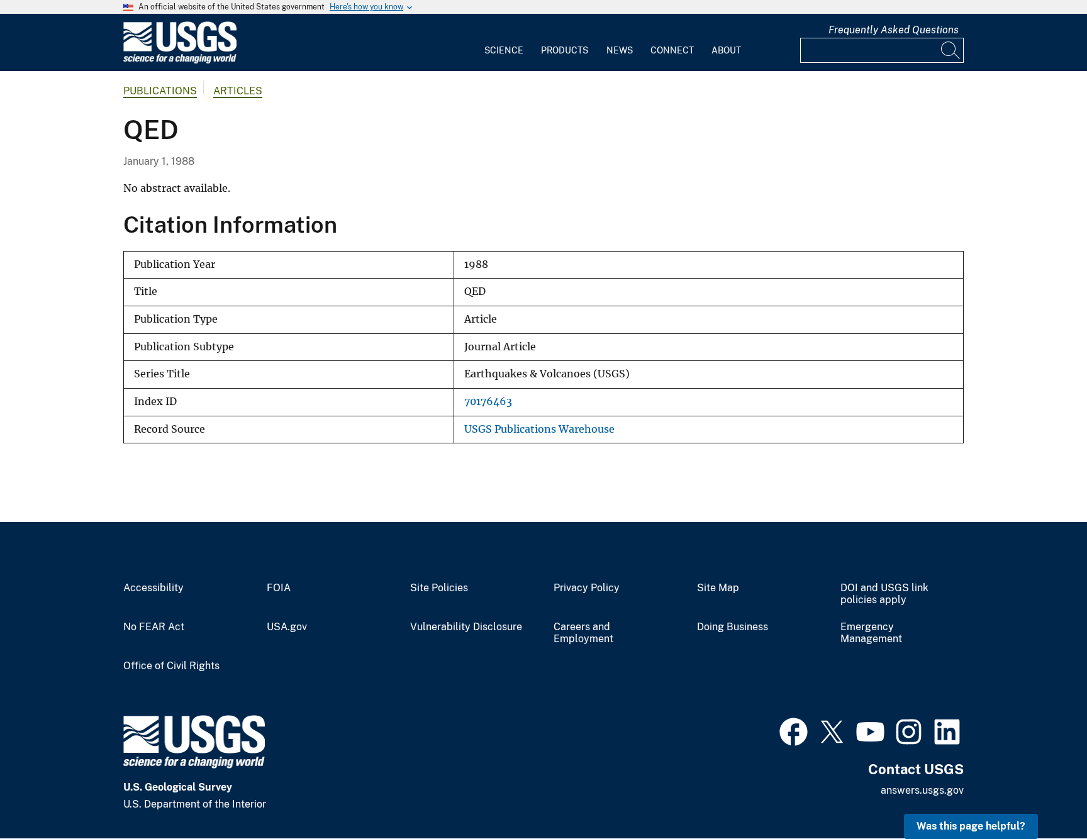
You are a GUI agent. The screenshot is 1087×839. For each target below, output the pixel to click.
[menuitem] (504, 42)
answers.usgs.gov (922, 790)
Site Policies (439, 588)
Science (503, 50)
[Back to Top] (1041, 793)
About (726, 50)
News (619, 50)
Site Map (718, 588)
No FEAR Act (153, 627)
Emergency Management (871, 633)
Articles (237, 91)
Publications (160, 91)
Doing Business (732, 627)
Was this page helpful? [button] (971, 826)
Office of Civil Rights (171, 666)
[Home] (180, 61)
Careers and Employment (583, 633)
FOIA (279, 588)
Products (564, 50)
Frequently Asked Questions (893, 30)
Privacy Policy (587, 588)
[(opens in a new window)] (793, 730)
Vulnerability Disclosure (466, 627)
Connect (672, 50)
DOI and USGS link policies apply (884, 594)
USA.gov (287, 627)
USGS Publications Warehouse (539, 429)
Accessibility (153, 588)
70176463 (488, 402)
